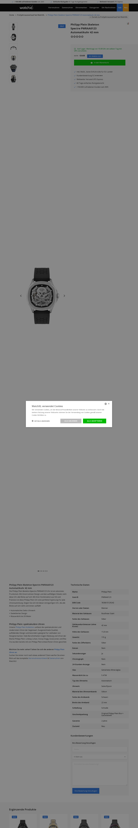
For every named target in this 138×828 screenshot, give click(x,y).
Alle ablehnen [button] (70, 421)
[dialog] (69, 414)
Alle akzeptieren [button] (94, 421)
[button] (41, 421)
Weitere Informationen (55, 415)
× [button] (108, 403)
